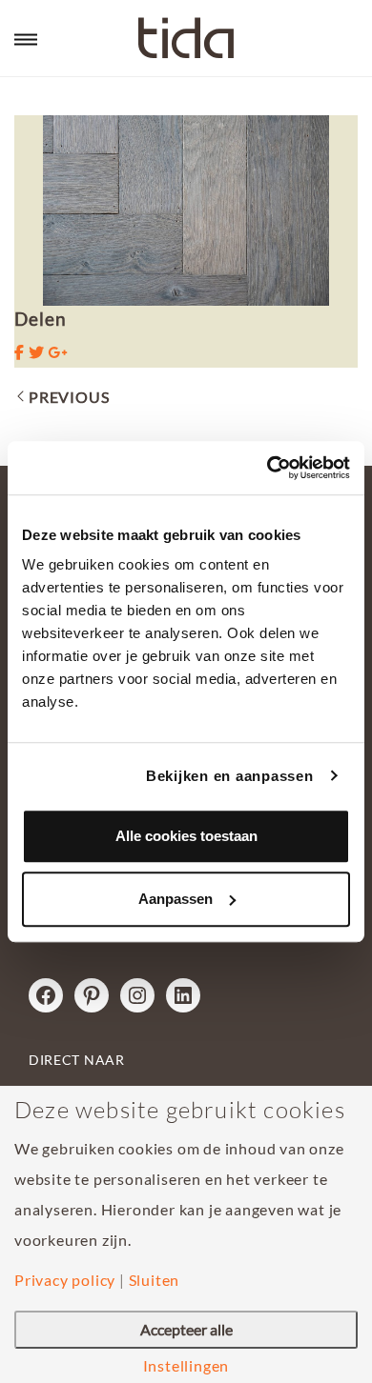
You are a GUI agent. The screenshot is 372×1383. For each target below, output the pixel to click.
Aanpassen (175, 899)
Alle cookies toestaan (186, 836)
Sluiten (154, 1280)
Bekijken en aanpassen (230, 776)
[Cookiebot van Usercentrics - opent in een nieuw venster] (267, 467)
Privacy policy (64, 1280)
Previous (69, 397)
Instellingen (186, 1365)
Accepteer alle (186, 1329)
